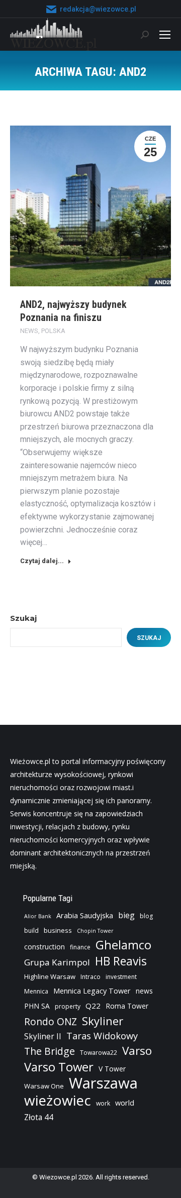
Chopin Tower (95, 930)
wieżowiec (57, 1100)
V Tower (112, 1068)
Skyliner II (42, 1036)
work (103, 1103)
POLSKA (53, 331)
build (31, 930)
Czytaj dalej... (42, 561)
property (67, 1006)
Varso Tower (59, 1066)
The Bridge (49, 1051)
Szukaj (23, 618)
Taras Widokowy (102, 1035)
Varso (137, 1050)
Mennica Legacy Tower (92, 991)
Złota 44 (38, 1117)
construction (44, 946)
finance (80, 947)
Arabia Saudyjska (84, 915)
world (124, 1103)
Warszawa (103, 1083)
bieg (126, 915)
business (58, 930)
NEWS (29, 331)
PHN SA (37, 1006)
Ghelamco (123, 944)
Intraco (90, 976)
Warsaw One (44, 1086)
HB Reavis (121, 961)
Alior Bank (37, 916)
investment (121, 976)
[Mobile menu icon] (165, 35)
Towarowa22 (98, 1052)
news (144, 991)
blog (146, 916)
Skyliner (102, 1020)
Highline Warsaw (49, 976)
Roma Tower (127, 1006)
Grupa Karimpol (57, 962)
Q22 (93, 1006)
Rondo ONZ (50, 1021)
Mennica (36, 991)
